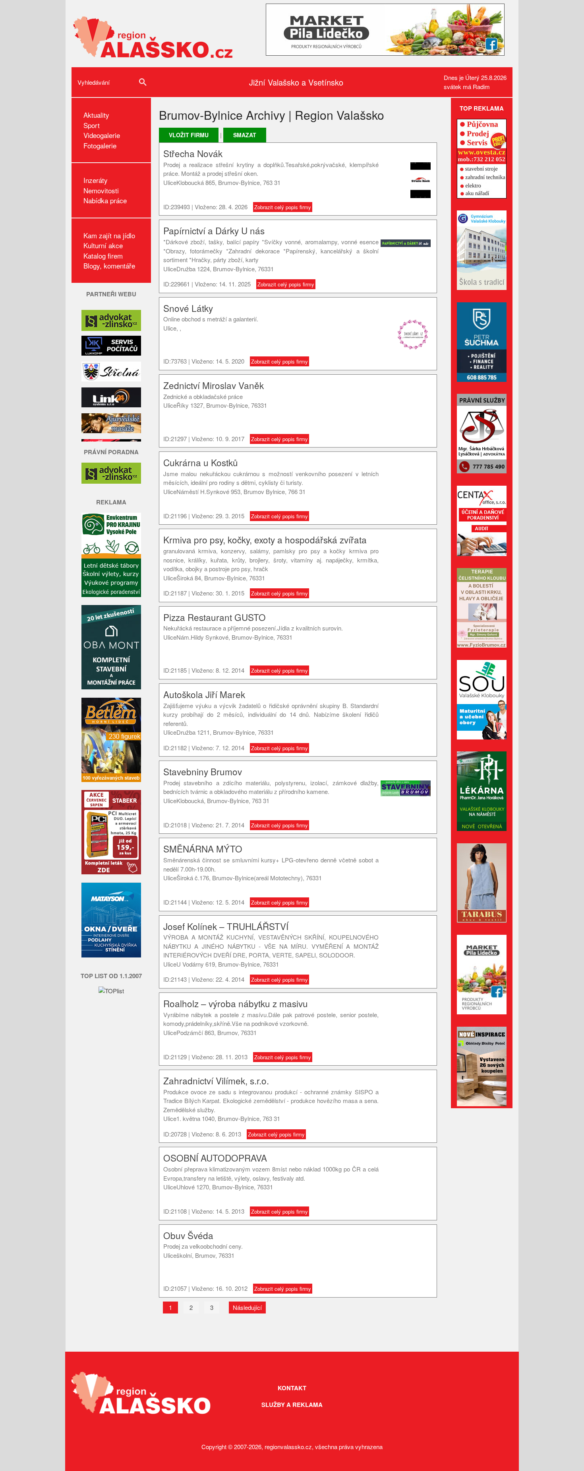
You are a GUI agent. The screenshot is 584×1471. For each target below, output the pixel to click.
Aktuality (96, 115)
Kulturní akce (103, 245)
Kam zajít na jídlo (109, 235)
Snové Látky (188, 308)
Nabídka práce (105, 200)
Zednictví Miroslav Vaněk (213, 385)
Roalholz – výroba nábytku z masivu (235, 1003)
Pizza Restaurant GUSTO (214, 617)
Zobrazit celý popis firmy (282, 207)
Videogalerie (101, 135)
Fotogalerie (99, 145)
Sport (91, 125)
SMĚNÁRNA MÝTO (202, 848)
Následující (247, 1307)
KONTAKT (292, 1387)
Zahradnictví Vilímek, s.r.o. (216, 1080)
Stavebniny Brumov (202, 771)
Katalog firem (103, 256)
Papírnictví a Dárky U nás (214, 230)
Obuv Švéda (188, 1235)
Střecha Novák (192, 153)
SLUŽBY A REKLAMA (292, 1404)
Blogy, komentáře (109, 265)
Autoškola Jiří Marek (204, 694)
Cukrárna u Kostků (200, 462)
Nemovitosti (101, 190)
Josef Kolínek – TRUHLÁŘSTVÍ (225, 926)
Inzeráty (95, 180)
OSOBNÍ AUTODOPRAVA (215, 1157)
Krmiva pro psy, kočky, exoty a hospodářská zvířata (265, 539)
